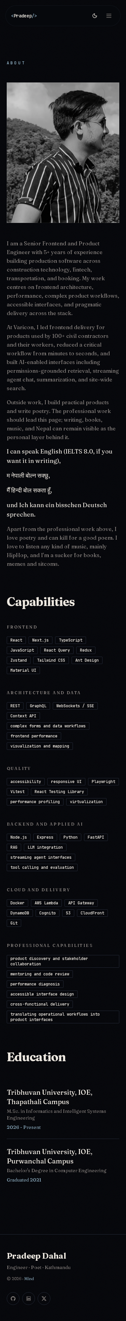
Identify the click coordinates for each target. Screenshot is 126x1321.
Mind (29, 1278)
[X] (44, 1298)
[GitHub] (13, 1298)
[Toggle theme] (94, 15)
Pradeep (24, 16)
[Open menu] (109, 16)
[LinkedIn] (28, 1298)
